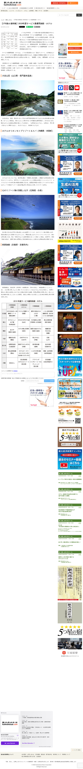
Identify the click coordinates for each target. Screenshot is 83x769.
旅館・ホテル (9, 19)
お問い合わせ (30, 754)
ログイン (73, 3)
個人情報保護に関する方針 (28, 756)
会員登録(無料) (75, 44)
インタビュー (19, 10)
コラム (25, 10)
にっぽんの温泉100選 (12, 8)
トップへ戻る (76, 750)
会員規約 (38, 756)
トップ (3, 8)
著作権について (57, 754)
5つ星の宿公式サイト (39, 8)
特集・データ (38, 10)
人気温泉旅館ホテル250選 (26, 8)
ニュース (11, 10)
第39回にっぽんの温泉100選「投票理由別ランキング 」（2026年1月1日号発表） (73, 112)
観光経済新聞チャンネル (53, 8)
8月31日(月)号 (62, 57)
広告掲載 (37, 754)
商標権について (66, 754)
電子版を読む (4, 10)
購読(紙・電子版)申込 (59, 3)
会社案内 (46, 10)
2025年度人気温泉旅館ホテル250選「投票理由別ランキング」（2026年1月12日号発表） (73, 126)
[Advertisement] (14, 396)
